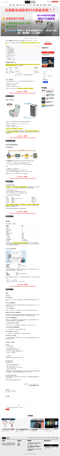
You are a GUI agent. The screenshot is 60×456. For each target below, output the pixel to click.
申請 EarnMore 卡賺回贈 (9, 96)
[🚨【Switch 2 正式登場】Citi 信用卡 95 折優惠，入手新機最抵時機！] (43, 98)
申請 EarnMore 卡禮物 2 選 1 (10, 140)
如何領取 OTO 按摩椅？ (11, 59)
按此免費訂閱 (47, 52)
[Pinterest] (49, 44)
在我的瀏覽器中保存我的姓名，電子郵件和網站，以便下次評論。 (15, 407)
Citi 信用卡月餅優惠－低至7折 (34, 385)
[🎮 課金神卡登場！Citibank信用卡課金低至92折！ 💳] (43, 102)
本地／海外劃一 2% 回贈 (11, 55)
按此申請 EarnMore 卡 (9, 181)
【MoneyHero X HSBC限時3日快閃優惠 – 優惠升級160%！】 (50, 105)
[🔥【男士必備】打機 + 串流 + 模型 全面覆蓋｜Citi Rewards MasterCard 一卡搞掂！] (43, 91)
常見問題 (9, 58)
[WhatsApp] (51, 44)
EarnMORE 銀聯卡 (18, 348)
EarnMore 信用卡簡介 (10, 56)
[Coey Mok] (8, 391)
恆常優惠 (8, 54)
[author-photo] (16, 431)
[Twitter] (47, 44)
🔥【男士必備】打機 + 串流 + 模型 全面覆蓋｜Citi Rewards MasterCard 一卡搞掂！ (50, 91)
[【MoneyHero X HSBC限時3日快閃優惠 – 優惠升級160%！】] (43, 105)
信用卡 (28, 444)
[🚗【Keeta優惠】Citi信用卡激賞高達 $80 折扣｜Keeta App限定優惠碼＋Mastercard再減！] (43, 95)
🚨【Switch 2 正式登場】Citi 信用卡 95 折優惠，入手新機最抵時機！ (50, 98)
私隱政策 (53, 54)
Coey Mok (26, 38)
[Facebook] (45, 44)
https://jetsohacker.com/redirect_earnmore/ (23, 93)
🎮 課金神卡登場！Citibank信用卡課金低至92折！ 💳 (50, 102)
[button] (7, 2)
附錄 (7, 57)
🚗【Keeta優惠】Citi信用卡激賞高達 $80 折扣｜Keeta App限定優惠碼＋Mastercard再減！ (50, 95)
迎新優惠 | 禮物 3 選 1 (10, 47)
